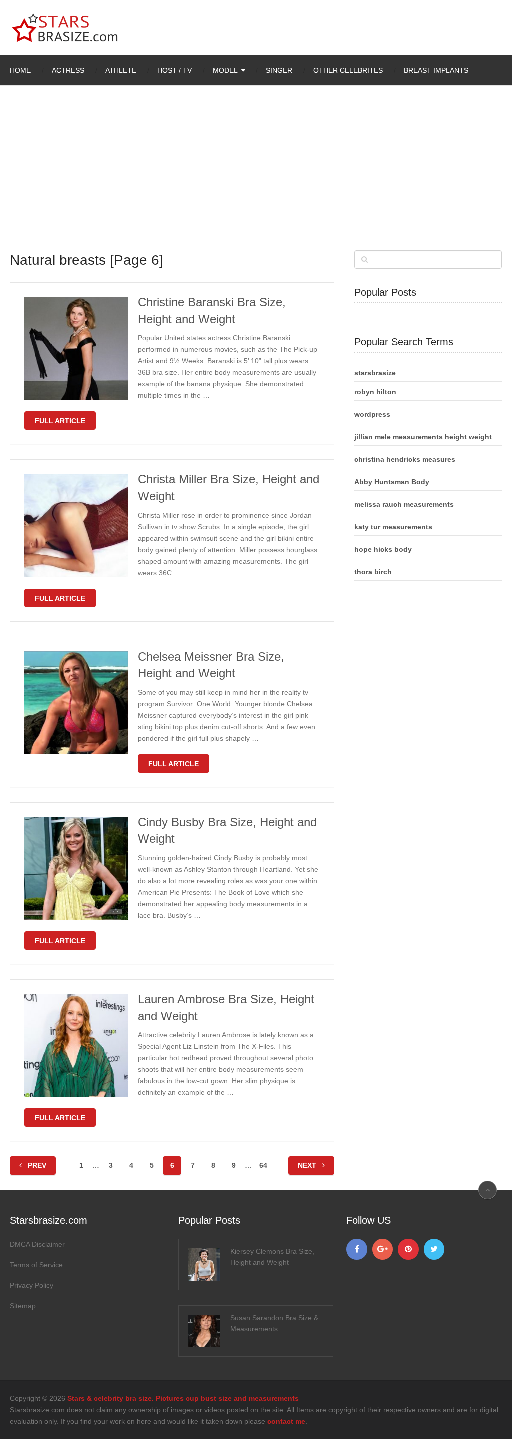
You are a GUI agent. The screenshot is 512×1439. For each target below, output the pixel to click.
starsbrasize (375, 373)
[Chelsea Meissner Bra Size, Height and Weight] (76, 703)
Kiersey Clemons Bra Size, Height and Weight (272, 1256)
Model (225, 70)
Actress (68, 70)
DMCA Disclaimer (37, 1244)
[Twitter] (434, 1249)
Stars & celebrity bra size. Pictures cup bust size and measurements (183, 1398)
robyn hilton (375, 392)
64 (264, 1165)
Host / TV (175, 70)
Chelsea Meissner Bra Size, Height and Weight (211, 665)
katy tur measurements (393, 527)
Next (308, 1165)
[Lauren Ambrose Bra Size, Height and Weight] (76, 1045)
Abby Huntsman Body (392, 482)
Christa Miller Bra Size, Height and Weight (229, 487)
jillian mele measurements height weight (423, 437)
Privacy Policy (32, 1285)
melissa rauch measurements (404, 504)
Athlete (121, 70)
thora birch (373, 572)
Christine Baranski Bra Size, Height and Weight (212, 310)
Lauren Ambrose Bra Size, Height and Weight (226, 1007)
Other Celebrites (348, 70)
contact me (287, 1421)
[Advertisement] (256, 175)
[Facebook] (357, 1249)
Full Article (60, 421)
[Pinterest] (408, 1249)
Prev (36, 1165)
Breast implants (436, 70)
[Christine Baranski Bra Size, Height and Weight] (76, 348)
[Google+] (383, 1249)
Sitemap (23, 1306)
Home (20, 70)
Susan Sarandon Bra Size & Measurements (274, 1323)
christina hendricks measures (405, 459)
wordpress (372, 414)
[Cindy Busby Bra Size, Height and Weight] (76, 868)
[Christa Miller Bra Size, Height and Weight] (76, 525)
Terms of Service (36, 1265)
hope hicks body (383, 549)
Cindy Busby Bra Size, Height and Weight (227, 830)
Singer (279, 70)
